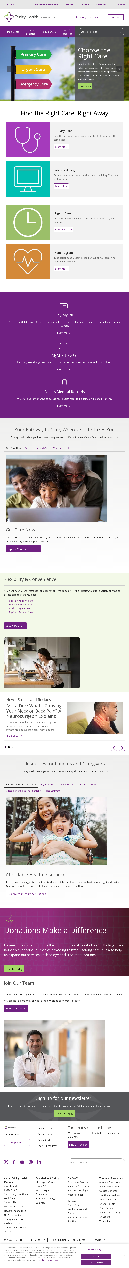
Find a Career (75, 1205)
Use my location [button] (87, 17)
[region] (64, 69)
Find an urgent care (19, 608)
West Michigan (76, 1194)
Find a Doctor (13, 31)
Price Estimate (107, 1208)
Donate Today (14, 969)
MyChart (116, 17)
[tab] (5, 747)
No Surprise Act (12, 1215)
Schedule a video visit (20, 604)
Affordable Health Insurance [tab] (21, 784)
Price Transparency (109, 1212)
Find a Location (30, 31)
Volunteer (41, 1202)
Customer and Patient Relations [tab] (23, 790)
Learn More (85, 86)
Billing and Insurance (110, 1186)
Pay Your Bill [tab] (47, 784)
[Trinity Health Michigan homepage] (21, 17)
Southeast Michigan (46, 1198)
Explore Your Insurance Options (27, 894)
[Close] (125, 1255)
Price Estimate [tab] (52, 790)
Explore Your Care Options (23, 549)
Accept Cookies (96, 1263)
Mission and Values (14, 1206)
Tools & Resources (66, 31)
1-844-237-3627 (118, 4)
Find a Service (48, 31)
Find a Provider (78, 1144)
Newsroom (101, 4)
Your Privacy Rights (96, 1249)
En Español (105, 1216)
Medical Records (108, 1199)
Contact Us (10, 1202)
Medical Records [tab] (67, 784)
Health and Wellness (110, 1195)
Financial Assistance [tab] (90, 784)
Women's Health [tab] (62, 448)
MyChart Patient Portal (21, 612)
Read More (12, 736)
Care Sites (9, 4)
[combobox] (101, 31)
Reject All (96, 1256)
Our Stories (98, 1240)
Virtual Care (105, 1221)
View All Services (15, 626)
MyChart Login (107, 1203)
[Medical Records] (71, 405)
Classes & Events (108, 1190)
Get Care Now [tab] (13, 448)
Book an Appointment (21, 600)
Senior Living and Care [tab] (37, 448)
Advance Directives (109, 1182)
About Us (86, 4)
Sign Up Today (64, 1114)
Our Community (59, 1240)
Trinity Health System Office (48, 4)
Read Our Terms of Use (48, 1260)
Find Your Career (16, 1008)
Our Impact (71, 4)
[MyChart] (71, 369)
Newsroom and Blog (15, 1210)
